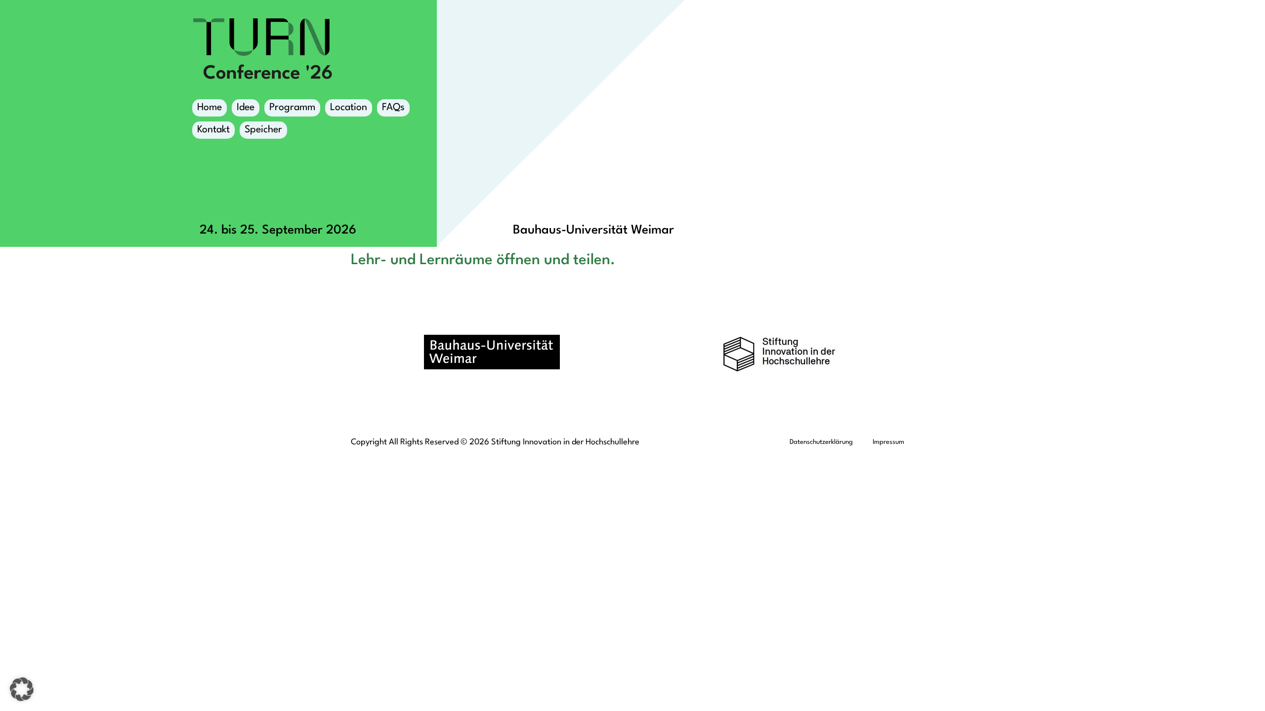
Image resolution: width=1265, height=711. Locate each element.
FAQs (393, 108)
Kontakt (213, 130)
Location (348, 108)
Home (209, 108)
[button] (21, 689)
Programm (292, 108)
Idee (245, 108)
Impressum (888, 442)
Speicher (263, 130)
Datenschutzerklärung (821, 442)
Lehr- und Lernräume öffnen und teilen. (483, 260)
